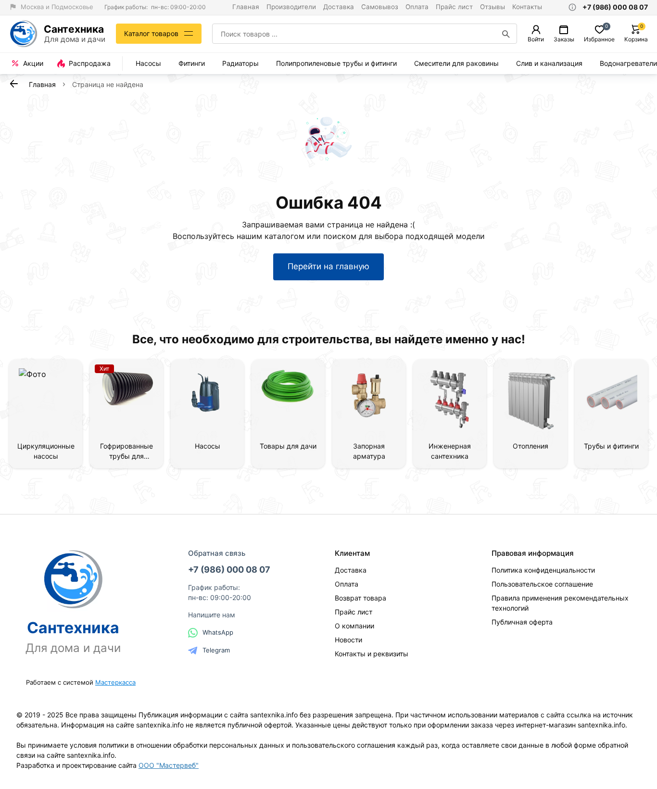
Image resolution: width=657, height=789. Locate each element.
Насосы (148, 63)
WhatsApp (217, 632)
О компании (354, 626)
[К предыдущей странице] (14, 84)
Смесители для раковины (456, 63)
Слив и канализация (549, 63)
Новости (348, 640)
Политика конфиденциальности (543, 570)
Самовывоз (379, 7)
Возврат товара (360, 598)
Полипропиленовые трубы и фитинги (336, 63)
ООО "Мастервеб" (169, 765)
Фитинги (191, 63)
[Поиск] (506, 34)
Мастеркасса (115, 682)
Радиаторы (240, 63)
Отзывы (492, 7)
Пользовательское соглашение (542, 584)
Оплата (417, 7)
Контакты (527, 7)
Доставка (338, 7)
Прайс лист (454, 7)
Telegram (216, 650)
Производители (291, 7)
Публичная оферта (522, 622)
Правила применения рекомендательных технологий (560, 603)
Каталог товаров (151, 33)
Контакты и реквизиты (371, 654)
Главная (245, 7)
